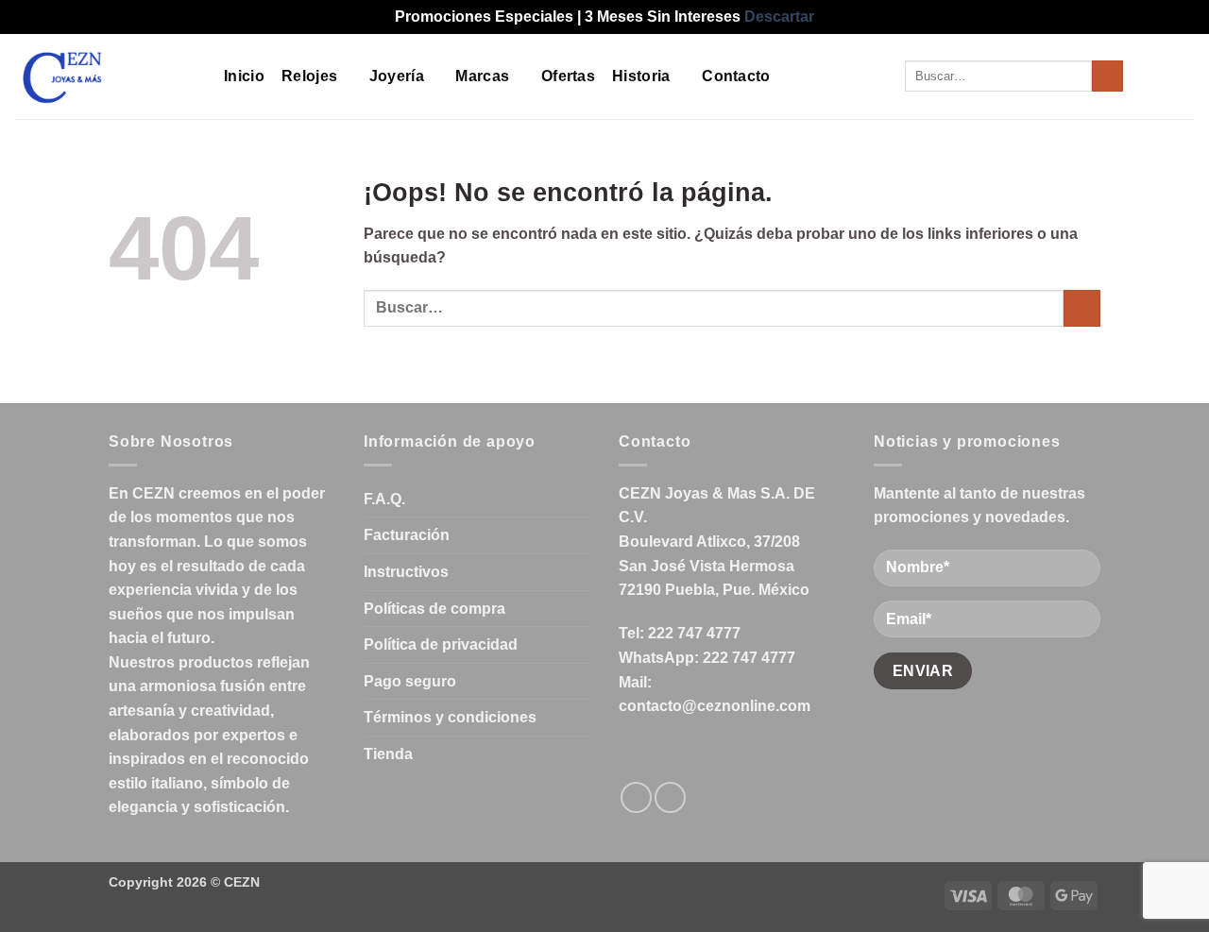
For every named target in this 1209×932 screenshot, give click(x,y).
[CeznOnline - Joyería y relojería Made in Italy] (105, 76)
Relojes (309, 76)
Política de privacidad (441, 644)
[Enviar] (1107, 76)
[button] (1149, 76)
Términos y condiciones (450, 717)
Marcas (482, 76)
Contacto (736, 76)
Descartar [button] (779, 16)
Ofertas (568, 76)
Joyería (396, 76)
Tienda (388, 754)
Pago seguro (410, 681)
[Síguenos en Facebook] (636, 797)
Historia (641, 76)
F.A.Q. (384, 499)
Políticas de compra (434, 609)
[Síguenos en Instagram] (670, 797)
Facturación (407, 535)
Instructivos (406, 572)
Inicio (244, 76)
